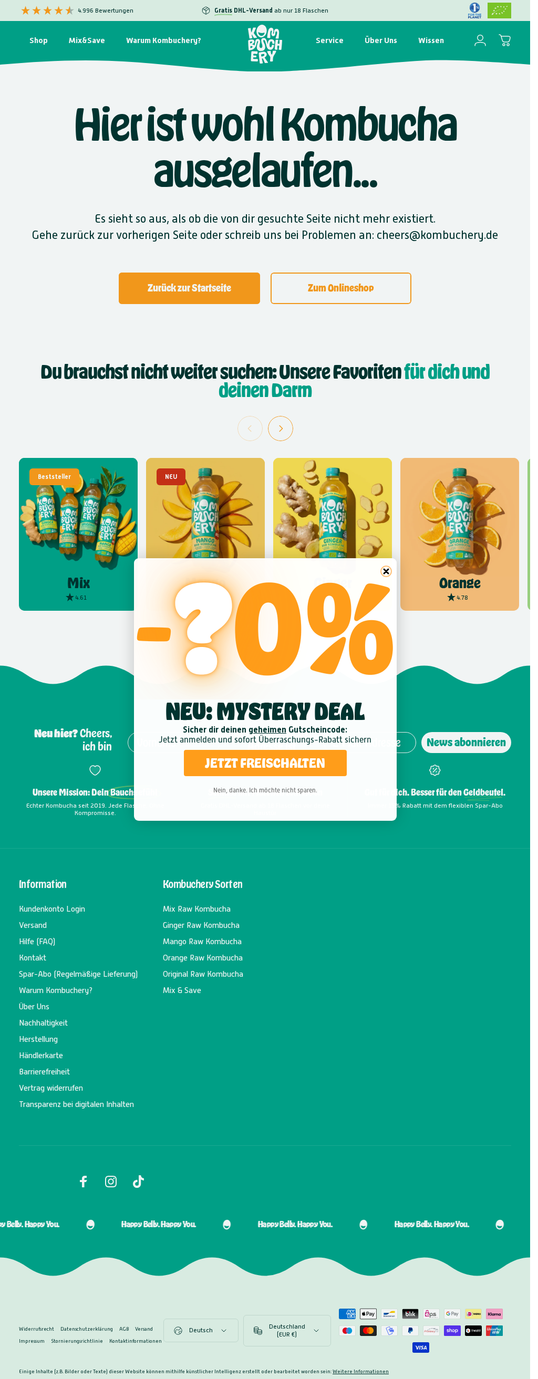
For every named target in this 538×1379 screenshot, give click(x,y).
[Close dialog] (386, 571)
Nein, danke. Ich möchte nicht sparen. (265, 790)
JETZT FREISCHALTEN (265, 763)
